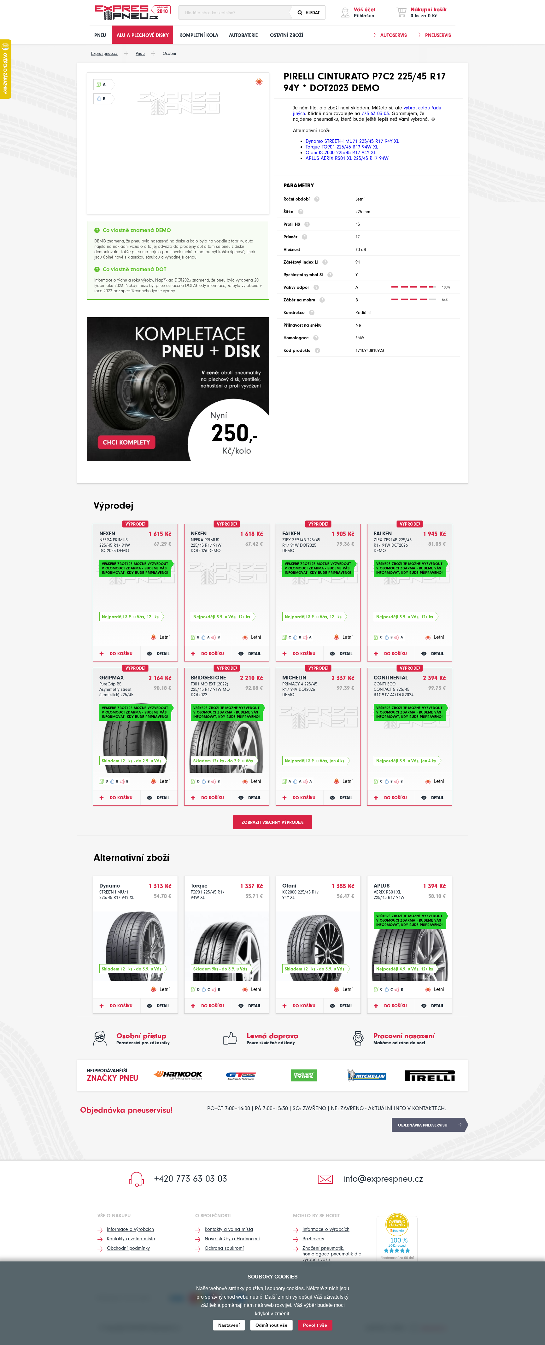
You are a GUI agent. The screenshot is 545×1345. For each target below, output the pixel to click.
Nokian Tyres (304, 1074)
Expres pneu (126, 12)
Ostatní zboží (286, 35)
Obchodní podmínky (128, 1248)
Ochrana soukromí (224, 1248)
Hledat (312, 12)
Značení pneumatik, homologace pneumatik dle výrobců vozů (331, 1253)
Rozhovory (313, 1239)
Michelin (367, 1074)
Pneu (100, 35)
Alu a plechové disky (143, 35)
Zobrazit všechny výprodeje (272, 822)
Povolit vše (315, 1325)
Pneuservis (438, 35)
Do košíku (121, 653)
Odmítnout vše (271, 1325)
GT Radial (240, 1074)
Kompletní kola (198, 35)
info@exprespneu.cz (383, 1178)
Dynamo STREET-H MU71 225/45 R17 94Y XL (352, 141)
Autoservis (393, 35)
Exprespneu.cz (104, 53)
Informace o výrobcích (130, 1229)
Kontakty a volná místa (131, 1239)
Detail (163, 653)
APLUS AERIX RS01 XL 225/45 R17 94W (347, 158)
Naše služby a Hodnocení (232, 1239)
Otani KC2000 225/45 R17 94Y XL (341, 152)
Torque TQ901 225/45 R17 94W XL (342, 147)
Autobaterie (243, 35)
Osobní (169, 53)
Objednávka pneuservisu (422, 1125)
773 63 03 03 (375, 113)
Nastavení (229, 1325)
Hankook (178, 1074)
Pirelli (429, 1074)
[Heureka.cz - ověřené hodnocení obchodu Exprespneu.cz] (397, 1238)
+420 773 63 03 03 (190, 1178)
